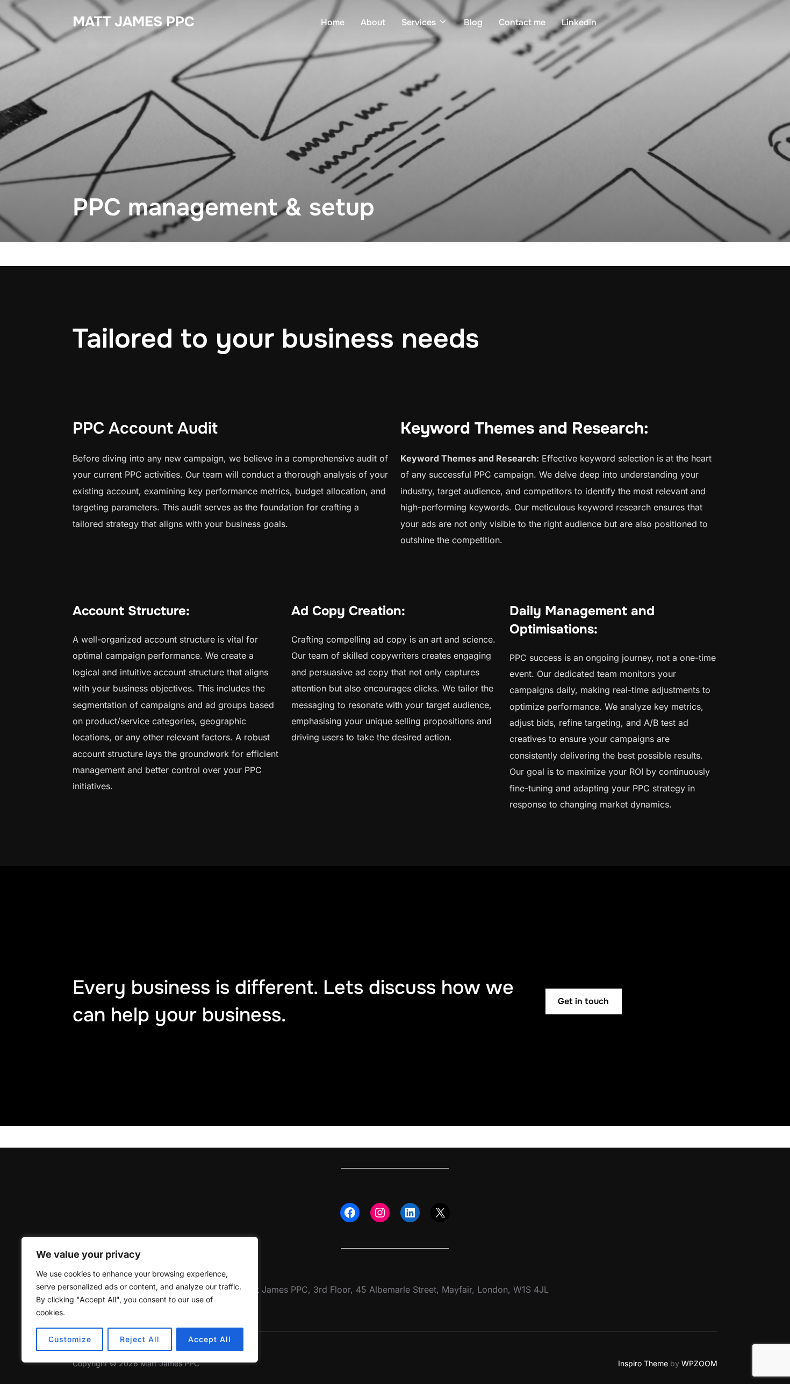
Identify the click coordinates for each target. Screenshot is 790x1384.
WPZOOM (699, 1363)
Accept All (209, 1339)
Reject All (140, 1339)
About (373, 22)
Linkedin (579, 22)
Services (418, 22)
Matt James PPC (134, 22)
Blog (473, 22)
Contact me (522, 22)
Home (332, 22)
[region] (139, 1300)
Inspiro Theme (643, 1363)
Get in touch (583, 1001)
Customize (69, 1339)
